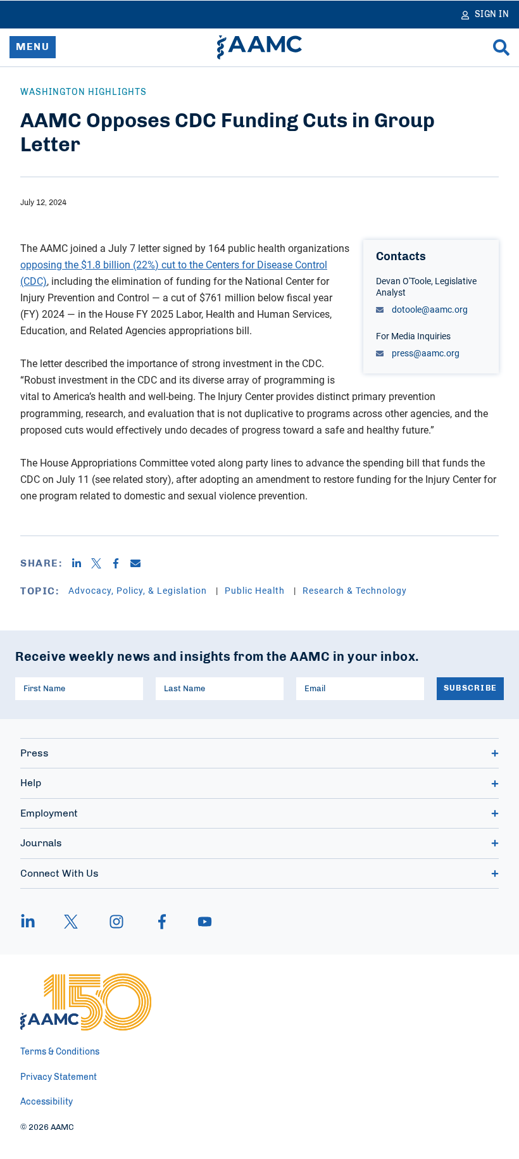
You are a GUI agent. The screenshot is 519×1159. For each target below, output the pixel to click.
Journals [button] (41, 843)
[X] (101, 563)
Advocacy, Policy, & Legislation (138, 590)
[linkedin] (34, 922)
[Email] (140, 563)
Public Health (256, 590)
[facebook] (162, 922)
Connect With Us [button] (59, 873)
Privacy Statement (58, 1077)
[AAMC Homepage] (85, 1002)
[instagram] (116, 922)
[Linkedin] (81, 563)
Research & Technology (355, 590)
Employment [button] (49, 813)
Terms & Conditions (59, 1052)
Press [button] (34, 753)
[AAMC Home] (259, 47)
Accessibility (46, 1102)
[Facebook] (120, 563)
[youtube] (199, 922)
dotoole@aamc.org (429, 309)
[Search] (501, 47)
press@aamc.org (425, 353)
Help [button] (30, 783)
